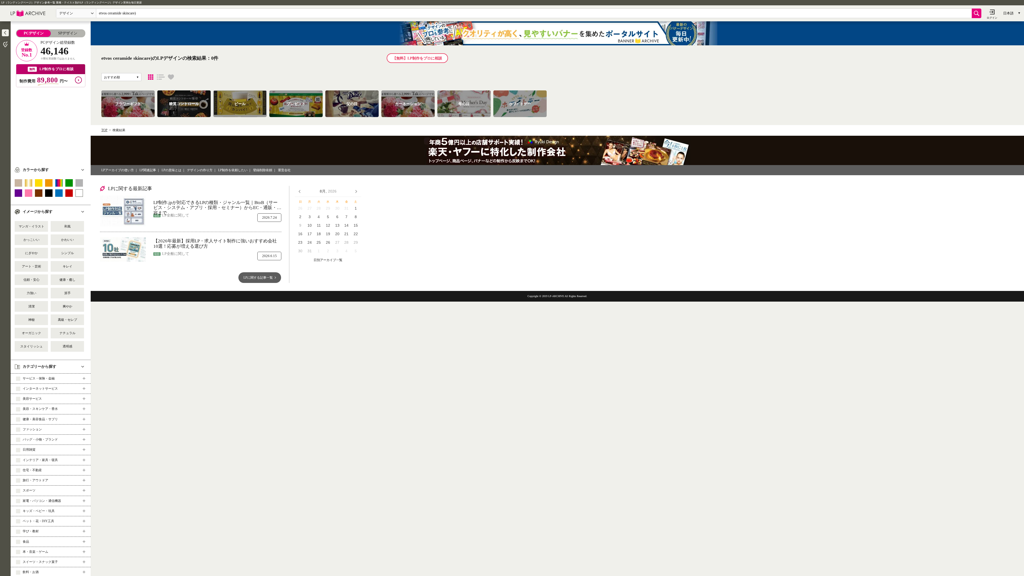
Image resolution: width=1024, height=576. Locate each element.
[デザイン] (151, 77)
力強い (31, 293)
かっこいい (31, 240)
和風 (67, 226)
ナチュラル (67, 333)
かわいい (67, 240)
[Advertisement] (50, 124)
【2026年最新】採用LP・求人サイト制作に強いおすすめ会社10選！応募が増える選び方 (215, 243)
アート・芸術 (31, 266)
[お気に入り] (171, 77)
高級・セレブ (67, 320)
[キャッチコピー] (161, 77)
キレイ (67, 266)
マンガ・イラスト (31, 226)
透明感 (67, 346)
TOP (104, 130)
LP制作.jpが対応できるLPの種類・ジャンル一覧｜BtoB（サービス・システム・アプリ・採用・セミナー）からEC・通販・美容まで (217, 205)
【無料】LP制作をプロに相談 (417, 58)
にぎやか (31, 253)
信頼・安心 (31, 280)
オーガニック (31, 333)
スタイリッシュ (31, 346)
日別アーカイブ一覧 (328, 260)
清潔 (31, 306)
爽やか (67, 306)
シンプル (67, 253)
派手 (67, 293)
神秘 (31, 320)
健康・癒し (67, 280)
